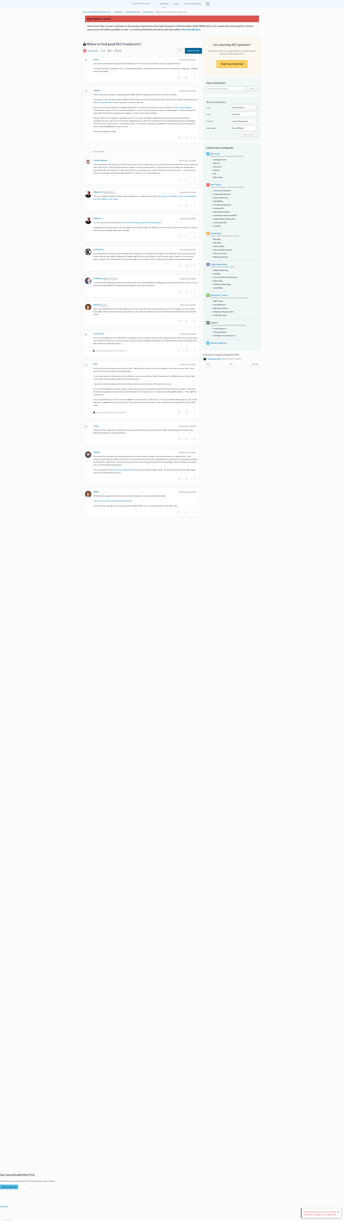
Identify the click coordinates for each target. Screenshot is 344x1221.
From (208, 114)
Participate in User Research (224, 336)
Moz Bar (216, 170)
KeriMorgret (98, 279)
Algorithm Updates (220, 308)
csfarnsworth (98, 334)
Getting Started (219, 160)
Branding (216, 274)
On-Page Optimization (222, 205)
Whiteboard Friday (220, 257)
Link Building (218, 201)
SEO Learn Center (220, 254)
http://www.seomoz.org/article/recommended (142, 222)
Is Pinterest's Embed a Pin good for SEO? (221, 355)
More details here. (191, 29)
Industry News (219, 246)
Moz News (217, 243)
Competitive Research (222, 194)
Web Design (218, 281)
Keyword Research (220, 198)
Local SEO (217, 226)
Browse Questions (216, 102)
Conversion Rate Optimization (225, 277)
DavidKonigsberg (100, 160)
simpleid (96, 90)
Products (4, 1206)
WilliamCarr (98, 192)
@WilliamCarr (110, 192)
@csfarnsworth (111, 279)
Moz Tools (215, 154)
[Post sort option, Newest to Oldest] (180, 50)
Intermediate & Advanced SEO (225, 215)
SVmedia (96, 452)
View (208, 108)
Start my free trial (232, 63)
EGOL (95, 364)
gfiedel (96, 305)
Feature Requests (220, 332)
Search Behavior (219, 305)
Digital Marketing (219, 264)
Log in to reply (193, 50)
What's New (218, 177)
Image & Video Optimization (224, 219)
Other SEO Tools (219, 315)
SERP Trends (218, 301)
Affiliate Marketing (220, 270)
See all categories (219, 343)
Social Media (92, 51)
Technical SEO (218, 208)
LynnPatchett (98, 249)
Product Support (220, 329)
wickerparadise (214, 359)
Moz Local (217, 167)
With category (211, 128)
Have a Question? (216, 82)
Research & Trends (219, 295)
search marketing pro (183, 107)
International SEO (220, 223)
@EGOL (104, 305)
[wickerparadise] (204, 358)
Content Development (222, 191)
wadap (96, 59)
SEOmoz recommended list (123, 470)
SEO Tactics (216, 184)
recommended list (106, 102)
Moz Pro (216, 163)
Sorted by (209, 121)
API (214, 174)
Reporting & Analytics (221, 212)
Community (216, 233)
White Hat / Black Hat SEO (223, 312)
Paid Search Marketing (222, 284)
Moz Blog (217, 239)
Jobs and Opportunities (222, 250)
